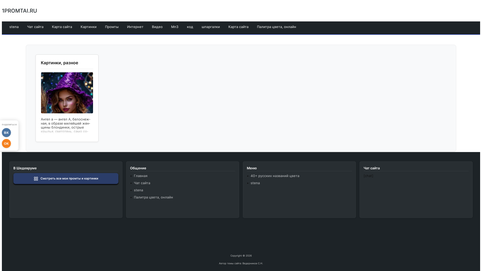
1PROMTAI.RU (19, 11)
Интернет (135, 27)
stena (14, 27)
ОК (6, 143)
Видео (157, 27)
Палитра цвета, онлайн (276, 27)
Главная (140, 176)
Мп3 (174, 27)
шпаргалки (211, 27)
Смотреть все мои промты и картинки (69, 178)
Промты (112, 27)
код (190, 27)
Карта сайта (62, 27)
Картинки (89, 27)
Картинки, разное (59, 62)
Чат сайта (35, 27)
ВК (6, 132)
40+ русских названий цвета (275, 176)
